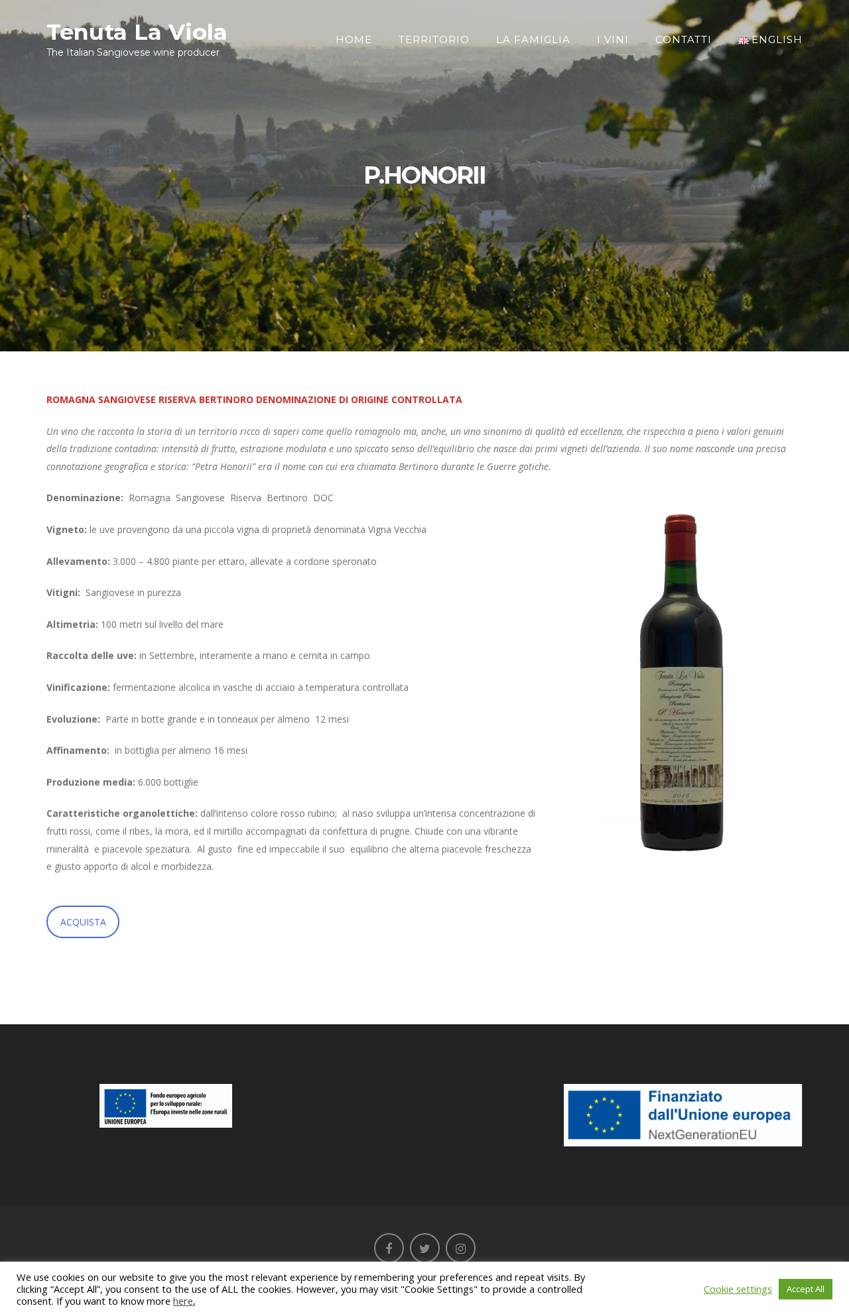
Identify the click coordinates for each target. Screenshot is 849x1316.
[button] (679, 673)
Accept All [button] (805, 1289)
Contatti (683, 39)
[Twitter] (425, 1248)
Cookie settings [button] (738, 1289)
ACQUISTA (83, 922)
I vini (613, 39)
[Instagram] (461, 1248)
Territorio (434, 39)
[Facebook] (389, 1248)
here (183, 1301)
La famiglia (533, 39)
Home (354, 39)
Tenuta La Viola (137, 31)
